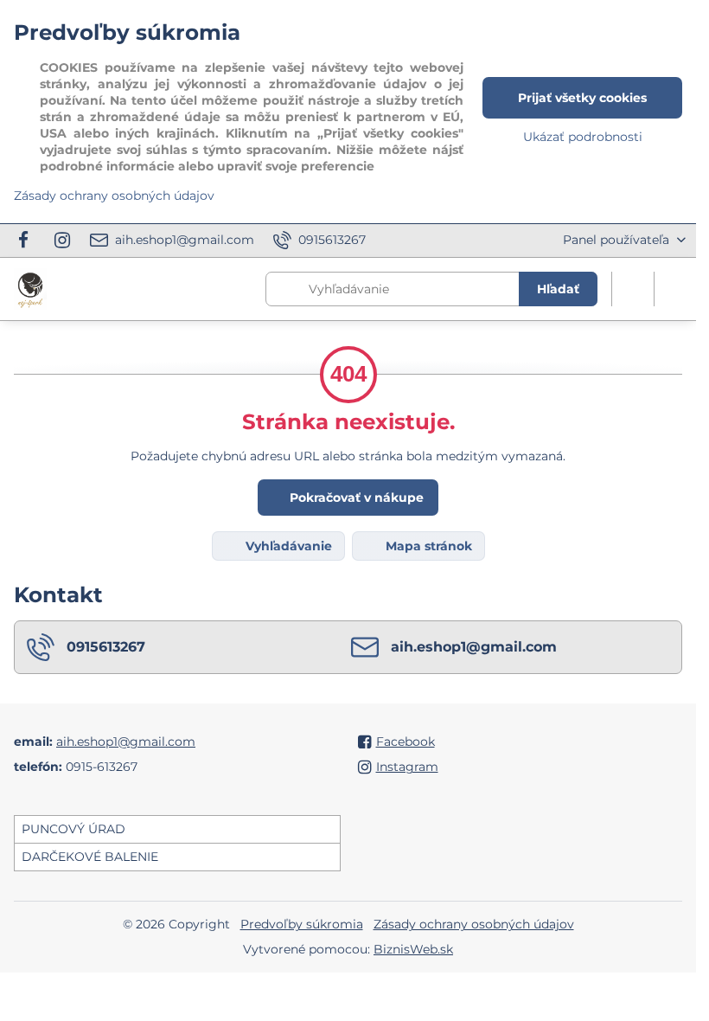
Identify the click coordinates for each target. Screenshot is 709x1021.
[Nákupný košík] (633, 289)
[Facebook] (28, 240)
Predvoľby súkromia (301, 924)
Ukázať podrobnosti (582, 136)
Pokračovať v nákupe (355, 497)
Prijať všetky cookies (582, 98)
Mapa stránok (427, 546)
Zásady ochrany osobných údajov (474, 924)
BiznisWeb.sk (413, 949)
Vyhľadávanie (287, 546)
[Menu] (675, 289)
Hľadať (558, 289)
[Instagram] (62, 240)
